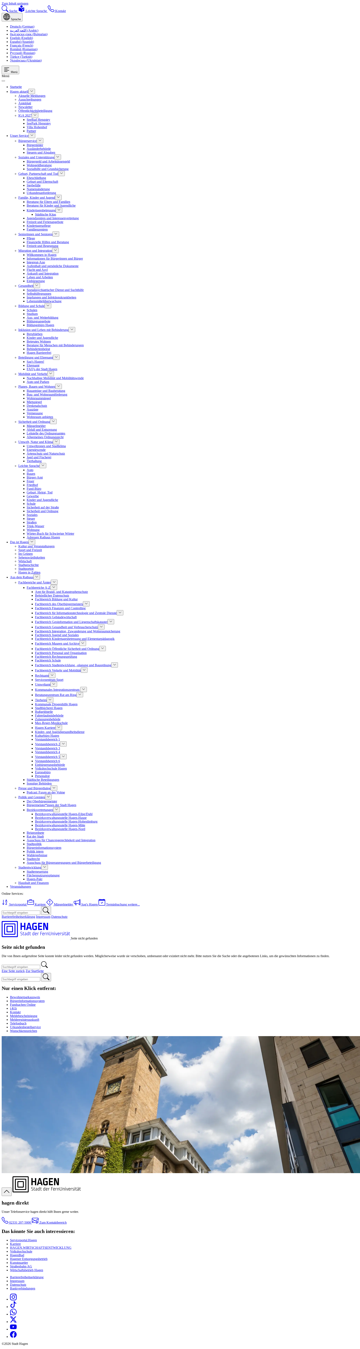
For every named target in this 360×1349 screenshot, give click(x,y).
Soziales (32, 515)
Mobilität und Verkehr (32, 374)
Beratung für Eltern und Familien (48, 202)
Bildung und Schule (31, 306)
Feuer (30, 481)
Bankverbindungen (22, 1288)
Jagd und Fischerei (39, 457)
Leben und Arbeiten (40, 277)
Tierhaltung (34, 461)
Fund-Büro (34, 488)
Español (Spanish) (22, 41)
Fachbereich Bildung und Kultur (56, 599)
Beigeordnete (35, 832)
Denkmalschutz (37, 405)
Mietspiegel (34, 402)
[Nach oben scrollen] (7, 1191)
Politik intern (35, 851)
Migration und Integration (35, 250)
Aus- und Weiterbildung (42, 317)
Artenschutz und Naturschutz (46, 453)
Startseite (16, 87)
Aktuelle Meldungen (31, 96)
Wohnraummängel (39, 398)
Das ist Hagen (19, 542)
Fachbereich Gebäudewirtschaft (56, 617)
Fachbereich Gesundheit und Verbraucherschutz (66, 627)
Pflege (31, 238)
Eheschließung (36, 178)
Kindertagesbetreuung (41, 210)
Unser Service (19, 135)
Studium (32, 314)
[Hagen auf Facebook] (13, 1336)
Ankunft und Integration (43, 273)
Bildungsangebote (38, 321)
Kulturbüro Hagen (47, 735)
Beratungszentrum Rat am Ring (55, 695)
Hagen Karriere (45, 727)
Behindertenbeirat (38, 349)
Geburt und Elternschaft (42, 181)
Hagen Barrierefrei (39, 352)
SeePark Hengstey (39, 123)
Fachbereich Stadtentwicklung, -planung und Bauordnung (73, 665)
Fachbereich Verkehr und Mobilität (58, 670)
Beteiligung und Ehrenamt (35, 357)
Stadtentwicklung (29, 867)
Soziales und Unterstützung (36, 157)
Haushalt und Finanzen (33, 883)
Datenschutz (59, 916)
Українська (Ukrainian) (26, 60)
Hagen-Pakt (34, 879)
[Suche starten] (46, 910)
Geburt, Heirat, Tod (39, 492)
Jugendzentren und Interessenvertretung (53, 218)
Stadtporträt (26, 568)
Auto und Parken (38, 382)
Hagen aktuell (19, 91)
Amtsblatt (24, 103)
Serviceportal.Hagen (23, 1240)
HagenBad (17, 1255)
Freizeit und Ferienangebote (45, 222)
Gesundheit (25, 286)
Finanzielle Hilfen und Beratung (48, 242)
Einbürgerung (36, 281)
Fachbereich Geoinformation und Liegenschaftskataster (71, 622)
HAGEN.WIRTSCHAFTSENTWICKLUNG (40, 1247)
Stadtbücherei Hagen (48, 708)
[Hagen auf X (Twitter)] (13, 1321)
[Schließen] (3, 80)
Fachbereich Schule (48, 660)
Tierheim (41, 700)
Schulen (32, 310)
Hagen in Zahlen (29, 572)
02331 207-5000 (20, 1222)
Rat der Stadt (35, 836)
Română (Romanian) (24, 49)
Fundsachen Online (23, 1004)
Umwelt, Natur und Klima (35, 442)
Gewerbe (33, 496)
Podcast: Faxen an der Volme (46, 792)
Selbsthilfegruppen (39, 293)
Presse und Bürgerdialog (34, 788)
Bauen (31, 473)
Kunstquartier (19, 1262)
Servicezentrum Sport (49, 679)
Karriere (15, 1244)
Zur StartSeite (35, 971)
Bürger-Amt (35, 477)
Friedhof (32, 485)
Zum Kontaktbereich (53, 1222)
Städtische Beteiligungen (43, 779)
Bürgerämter (35, 145)
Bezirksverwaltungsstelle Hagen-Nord (60, 829)
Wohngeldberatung (39, 165)
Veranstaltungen (20, 886)
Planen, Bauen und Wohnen (36, 386)
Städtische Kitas (45, 214)
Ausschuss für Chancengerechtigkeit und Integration (61, 840)
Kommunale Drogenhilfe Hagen (56, 704)
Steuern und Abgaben (41, 152)
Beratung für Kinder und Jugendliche (51, 205)
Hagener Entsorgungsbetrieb (29, 1259)
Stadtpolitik (34, 844)
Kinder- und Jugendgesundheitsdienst (59, 732)
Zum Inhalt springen (15, 3)
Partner (31, 131)
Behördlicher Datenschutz (52, 595)
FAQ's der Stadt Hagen (42, 369)
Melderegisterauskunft (24, 1019)
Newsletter (25, 107)
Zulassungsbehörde (47, 719)
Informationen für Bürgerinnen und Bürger (55, 258)
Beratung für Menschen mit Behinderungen (55, 345)
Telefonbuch (18, 1023)
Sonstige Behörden (39, 783)
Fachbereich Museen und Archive (57, 643)
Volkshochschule (21, 1251)
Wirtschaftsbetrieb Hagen (26, 1270)
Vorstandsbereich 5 (47, 757)
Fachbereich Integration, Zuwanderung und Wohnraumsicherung (77, 631)
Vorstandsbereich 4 (47, 752)
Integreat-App (36, 262)
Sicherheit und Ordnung (34, 421)
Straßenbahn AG (21, 1266)
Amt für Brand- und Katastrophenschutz (61, 592)
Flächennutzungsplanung (43, 875)
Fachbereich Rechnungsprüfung (56, 656)
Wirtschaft (25, 561)
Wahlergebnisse (37, 855)
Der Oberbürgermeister (42, 801)
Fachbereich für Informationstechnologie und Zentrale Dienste (76, 613)
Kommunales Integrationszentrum (57, 689)
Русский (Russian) (22, 53)
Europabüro (43, 772)
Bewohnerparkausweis (25, 997)
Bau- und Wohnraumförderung (47, 394)
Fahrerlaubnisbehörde (49, 715)
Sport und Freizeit (30, 550)
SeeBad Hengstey (38, 119)
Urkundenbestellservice (25, 1027)
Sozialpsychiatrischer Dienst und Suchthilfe (55, 290)
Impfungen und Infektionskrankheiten (51, 297)
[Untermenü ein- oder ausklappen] (31, 91)
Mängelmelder (36, 426)
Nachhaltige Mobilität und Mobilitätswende (55, 378)
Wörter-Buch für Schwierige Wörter (50, 533)
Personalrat (42, 776)
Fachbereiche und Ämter (34, 582)
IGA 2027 (25, 115)
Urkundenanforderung (41, 193)
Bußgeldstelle (44, 711)
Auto (30, 470)
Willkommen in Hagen (41, 255)
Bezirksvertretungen (40, 810)
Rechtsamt (42, 675)
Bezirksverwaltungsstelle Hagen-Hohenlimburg (66, 821)
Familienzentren (37, 229)
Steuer (31, 518)
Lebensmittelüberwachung (44, 301)
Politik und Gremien (31, 797)
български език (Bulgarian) (29, 34)
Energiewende (36, 450)
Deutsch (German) (22, 26)
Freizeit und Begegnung (42, 246)
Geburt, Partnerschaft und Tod (38, 173)
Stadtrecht (33, 859)
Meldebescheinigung (23, 1016)
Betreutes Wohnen (39, 341)
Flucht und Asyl (37, 270)
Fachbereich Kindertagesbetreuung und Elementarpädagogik (75, 639)
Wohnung (33, 530)
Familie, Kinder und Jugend (36, 197)
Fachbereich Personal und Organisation (61, 653)
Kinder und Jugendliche (42, 337)
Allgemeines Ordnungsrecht (45, 437)
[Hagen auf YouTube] (13, 1329)
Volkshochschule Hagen (51, 768)
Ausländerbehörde (39, 149)
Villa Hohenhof (37, 127)
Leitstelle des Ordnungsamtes (46, 433)
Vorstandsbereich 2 (47, 744)
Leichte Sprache (29, 466)
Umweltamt (42, 684)
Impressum (43, 916)
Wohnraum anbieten (40, 417)
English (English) (21, 38)
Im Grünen (25, 553)
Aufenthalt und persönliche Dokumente (53, 266)
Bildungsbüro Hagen (40, 325)
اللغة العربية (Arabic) (24, 30)
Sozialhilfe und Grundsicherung (48, 169)
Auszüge (32, 409)
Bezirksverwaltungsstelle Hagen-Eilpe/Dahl (63, 814)
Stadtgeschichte (28, 565)
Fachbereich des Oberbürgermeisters (59, 604)
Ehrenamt (33, 365)
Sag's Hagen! (35, 361)
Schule (31, 503)
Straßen (32, 522)
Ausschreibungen (29, 99)
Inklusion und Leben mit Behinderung (43, 330)
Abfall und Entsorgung (42, 429)
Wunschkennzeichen (23, 1031)
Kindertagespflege (39, 225)
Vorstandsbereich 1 (47, 739)
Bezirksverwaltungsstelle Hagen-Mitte (60, 825)
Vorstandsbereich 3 (47, 748)
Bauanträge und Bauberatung (46, 390)
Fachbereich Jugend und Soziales (57, 635)
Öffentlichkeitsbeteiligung (35, 110)
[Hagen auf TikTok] (13, 1306)
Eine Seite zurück (13, 971)
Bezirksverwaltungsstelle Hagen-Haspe (61, 818)
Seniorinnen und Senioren (35, 234)
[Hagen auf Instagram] (13, 1299)
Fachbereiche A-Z (38, 587)
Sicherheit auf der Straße (43, 507)
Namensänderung (38, 189)
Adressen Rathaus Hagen (43, 537)
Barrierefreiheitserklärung (18, 916)
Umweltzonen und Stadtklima (46, 446)
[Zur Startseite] (36, 938)
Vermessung (35, 413)
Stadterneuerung (37, 871)
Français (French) (21, 45)
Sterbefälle (34, 185)
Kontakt (15, 1012)
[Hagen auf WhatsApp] (13, 1314)
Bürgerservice (27, 141)
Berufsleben (34, 334)
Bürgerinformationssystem (44, 847)
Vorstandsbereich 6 (47, 761)
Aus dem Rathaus (21, 577)
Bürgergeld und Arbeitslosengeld (48, 161)
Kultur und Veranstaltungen (36, 546)
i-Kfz (13, 1008)
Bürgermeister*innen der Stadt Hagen (51, 805)
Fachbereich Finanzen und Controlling (60, 608)
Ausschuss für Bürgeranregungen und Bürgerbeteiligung (64, 862)
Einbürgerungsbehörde (50, 764)
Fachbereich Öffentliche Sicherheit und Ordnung (67, 648)
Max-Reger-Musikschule (51, 723)
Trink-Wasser (35, 526)
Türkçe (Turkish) (21, 56)
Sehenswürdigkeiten (31, 557)
